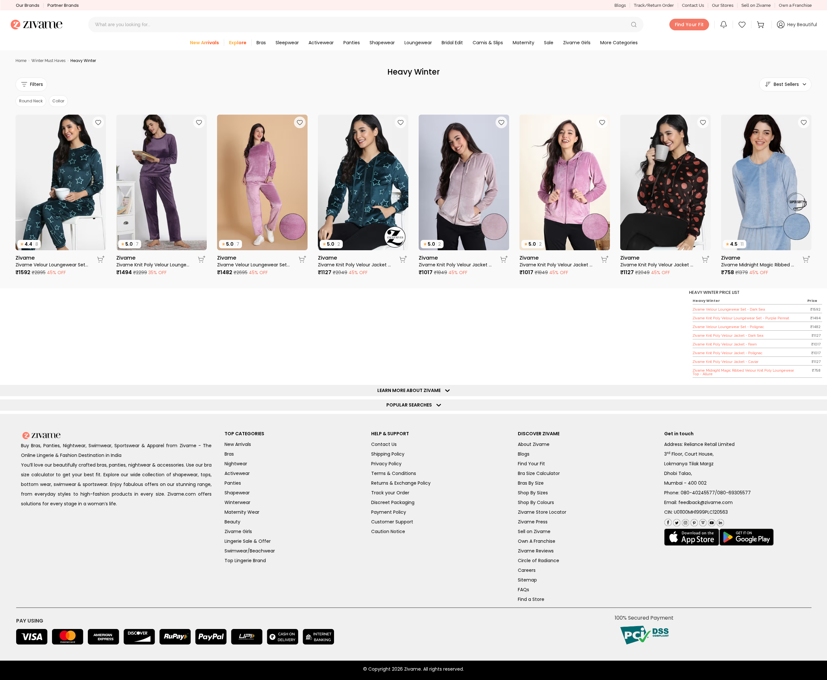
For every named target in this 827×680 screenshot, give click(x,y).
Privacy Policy (386, 463)
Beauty (232, 522)
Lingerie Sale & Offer (248, 541)
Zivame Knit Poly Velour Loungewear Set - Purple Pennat (153, 265)
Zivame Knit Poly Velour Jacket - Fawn (455, 265)
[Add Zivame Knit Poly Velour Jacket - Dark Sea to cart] (403, 259)
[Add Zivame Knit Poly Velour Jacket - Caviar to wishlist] (703, 122)
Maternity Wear (242, 512)
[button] (634, 24)
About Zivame (534, 444)
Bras (229, 454)
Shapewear (237, 492)
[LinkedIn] (719, 521)
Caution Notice (388, 531)
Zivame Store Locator (542, 512)
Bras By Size (531, 483)
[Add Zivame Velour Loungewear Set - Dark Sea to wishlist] (98, 122)
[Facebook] (668, 522)
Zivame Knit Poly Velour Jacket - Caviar (657, 265)
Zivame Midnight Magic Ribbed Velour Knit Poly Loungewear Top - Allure (758, 265)
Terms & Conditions (393, 473)
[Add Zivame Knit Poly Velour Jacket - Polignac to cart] (605, 259)
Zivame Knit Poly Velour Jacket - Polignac (556, 265)
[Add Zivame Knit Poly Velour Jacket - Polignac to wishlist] (602, 122)
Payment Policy (388, 512)
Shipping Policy (387, 454)
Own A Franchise (536, 541)
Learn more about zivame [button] (410, 390)
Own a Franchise (795, 5)
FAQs (523, 589)
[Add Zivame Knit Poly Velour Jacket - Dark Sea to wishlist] (400, 122)
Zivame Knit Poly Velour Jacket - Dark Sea (355, 265)
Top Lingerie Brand (245, 560)
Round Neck (31, 101)
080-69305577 (734, 492)
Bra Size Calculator (539, 473)
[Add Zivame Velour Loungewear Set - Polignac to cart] (302, 259)
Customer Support (392, 522)
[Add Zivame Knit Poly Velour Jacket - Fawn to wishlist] (501, 122)
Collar (58, 101)
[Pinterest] (693, 521)
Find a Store (531, 599)
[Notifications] (724, 24)
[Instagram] (684, 521)
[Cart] (761, 24)
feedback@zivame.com (705, 502)
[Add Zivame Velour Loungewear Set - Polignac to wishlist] (300, 122)
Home (21, 60)
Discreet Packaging (392, 502)
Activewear (237, 473)
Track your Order (390, 492)
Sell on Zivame (756, 5)
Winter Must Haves (48, 60)
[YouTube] (711, 521)
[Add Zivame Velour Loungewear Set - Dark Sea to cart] (101, 259)
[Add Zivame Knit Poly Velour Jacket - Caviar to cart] (705, 259)
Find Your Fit (531, 463)
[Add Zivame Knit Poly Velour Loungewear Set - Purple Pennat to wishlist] (199, 122)
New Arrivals (238, 444)
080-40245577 (698, 492)
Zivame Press (533, 522)
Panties (233, 483)
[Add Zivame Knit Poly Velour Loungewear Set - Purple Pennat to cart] (201, 259)
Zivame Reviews (536, 551)
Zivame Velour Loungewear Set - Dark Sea (52, 265)
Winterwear (237, 502)
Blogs (620, 5)
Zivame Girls (238, 531)
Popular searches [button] (410, 405)
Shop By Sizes (533, 492)
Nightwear (236, 463)
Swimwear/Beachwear (250, 551)
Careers (527, 570)
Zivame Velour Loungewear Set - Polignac (254, 265)
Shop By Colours (536, 502)
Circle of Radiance (538, 560)
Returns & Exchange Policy (401, 483)
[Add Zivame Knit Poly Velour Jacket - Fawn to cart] (504, 259)
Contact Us (693, 5)
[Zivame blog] (702, 521)
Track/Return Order (654, 5)
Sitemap (527, 580)
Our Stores (722, 5)
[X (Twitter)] (676, 521)
